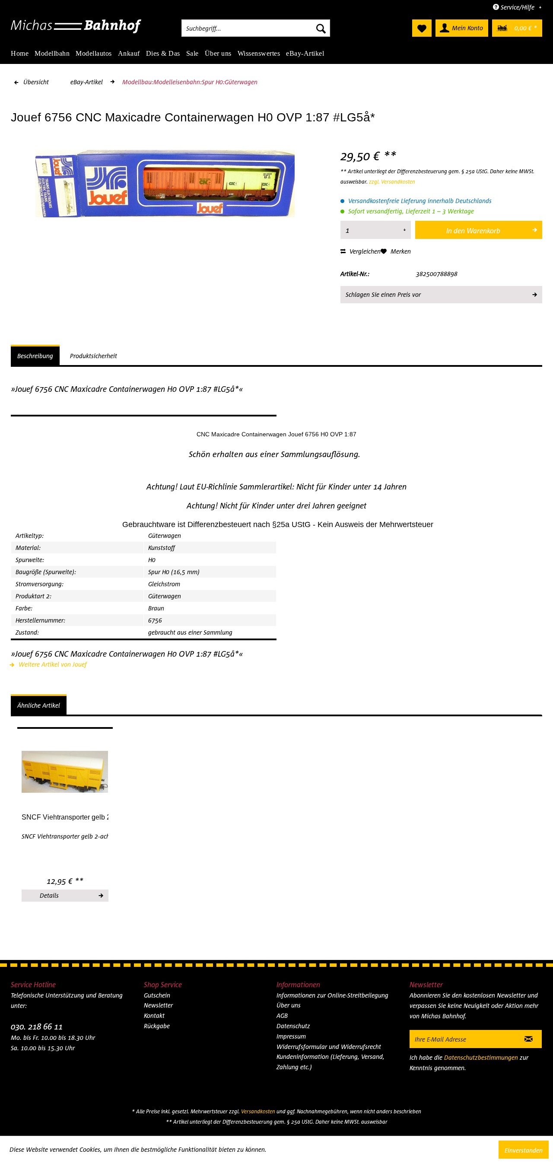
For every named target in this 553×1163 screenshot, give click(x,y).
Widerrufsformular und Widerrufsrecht (328, 1046)
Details (49, 895)
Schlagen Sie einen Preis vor (383, 294)
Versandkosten (258, 1111)
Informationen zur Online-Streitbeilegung (332, 995)
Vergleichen (364, 251)
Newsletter (158, 1005)
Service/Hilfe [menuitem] (517, 7)
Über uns (288, 1005)
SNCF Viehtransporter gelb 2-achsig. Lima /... (65, 817)
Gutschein (157, 995)
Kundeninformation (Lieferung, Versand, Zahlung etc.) (330, 1062)
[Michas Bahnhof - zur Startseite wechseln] (76, 30)
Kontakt (154, 1015)
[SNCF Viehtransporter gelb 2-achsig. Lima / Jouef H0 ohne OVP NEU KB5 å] (65, 772)
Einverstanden (524, 1150)
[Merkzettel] (422, 28)
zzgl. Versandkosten (392, 181)
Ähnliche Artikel (38, 705)
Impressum (291, 1036)
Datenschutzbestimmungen (481, 1057)
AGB (282, 1015)
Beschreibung (35, 355)
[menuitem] (255, 28)
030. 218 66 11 (37, 1026)
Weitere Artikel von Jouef (52, 664)
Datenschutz (293, 1026)
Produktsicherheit (93, 355)
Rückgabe (157, 1026)
